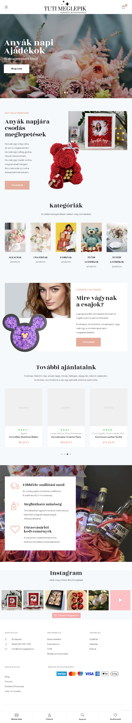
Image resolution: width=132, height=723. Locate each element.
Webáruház (16, 719)
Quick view (34, 425)
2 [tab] (64, 454)
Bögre (109, 433)
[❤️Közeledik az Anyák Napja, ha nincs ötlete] (12, 600)
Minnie (18, 433)
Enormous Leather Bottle (66, 437)
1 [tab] (61, 454)
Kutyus (81, 433)
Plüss (25, 433)
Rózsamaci (34, 433)
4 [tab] (70, 454)
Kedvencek (115, 719)
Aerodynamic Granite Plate (24, 437)
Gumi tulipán (70, 433)
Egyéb (59, 433)
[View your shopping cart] (123, 7)
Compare (27, 425)
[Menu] (6, 7)
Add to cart (12, 425)
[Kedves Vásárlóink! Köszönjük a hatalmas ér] (55, 600)
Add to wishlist (20, 425)
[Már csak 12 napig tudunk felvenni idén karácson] (77, 600)
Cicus (52, 433)
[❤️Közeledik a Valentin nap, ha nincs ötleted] (33, 600)
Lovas (11, 433)
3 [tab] (67, 454)
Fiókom (49, 719)
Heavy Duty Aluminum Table (109, 437)
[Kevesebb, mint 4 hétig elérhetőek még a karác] (99, 600)
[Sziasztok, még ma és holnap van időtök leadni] (120, 600)
